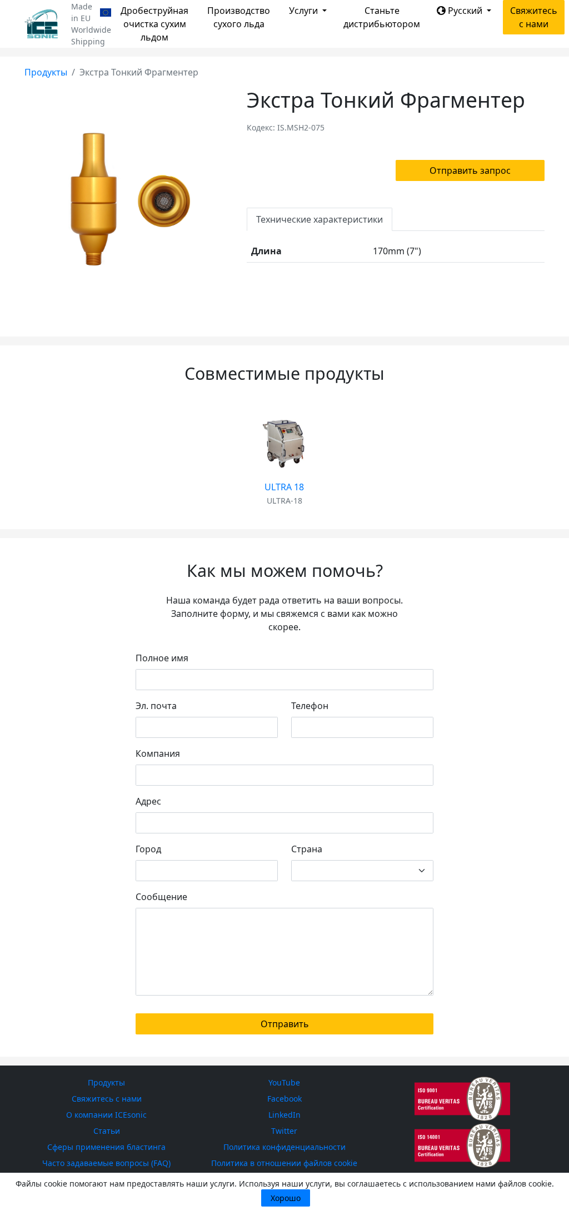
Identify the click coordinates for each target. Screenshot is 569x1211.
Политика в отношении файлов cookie (284, 1163)
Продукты (45, 72)
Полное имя (162, 658)
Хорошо (286, 1198)
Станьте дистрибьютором (381, 17)
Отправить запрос (470, 170)
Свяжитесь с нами (533, 17)
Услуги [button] (304, 10)
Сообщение (161, 897)
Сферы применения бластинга (106, 1147)
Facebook (284, 1098)
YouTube (284, 1082)
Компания (158, 753)
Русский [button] (465, 10)
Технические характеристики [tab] (319, 219)
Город (148, 849)
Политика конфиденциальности (284, 1147)
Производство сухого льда (238, 17)
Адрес (148, 801)
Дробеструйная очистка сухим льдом (154, 23)
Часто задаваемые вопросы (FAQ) (106, 1163)
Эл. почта (156, 706)
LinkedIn (284, 1114)
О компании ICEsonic (106, 1114)
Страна (306, 849)
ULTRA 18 (284, 487)
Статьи (106, 1130)
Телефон (309, 706)
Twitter (284, 1130)
